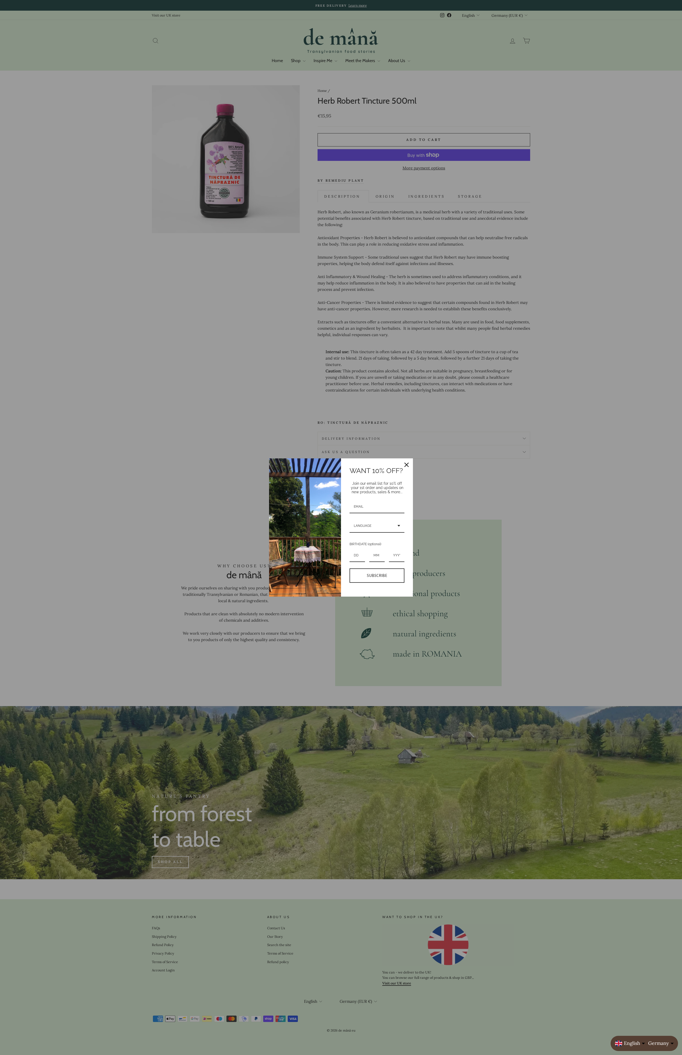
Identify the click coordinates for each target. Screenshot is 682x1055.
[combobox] (377, 526)
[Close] (406, 464)
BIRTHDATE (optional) (365, 544)
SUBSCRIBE (377, 575)
